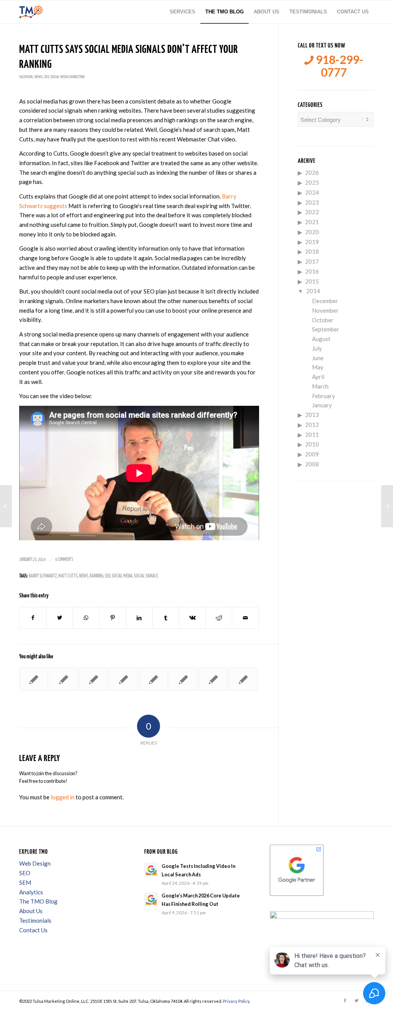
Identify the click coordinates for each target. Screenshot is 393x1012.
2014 (313, 290)
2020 (312, 231)
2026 (312, 172)
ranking (96, 576)
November (325, 310)
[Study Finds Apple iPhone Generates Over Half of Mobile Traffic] (183, 679)
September (325, 329)
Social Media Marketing (67, 77)
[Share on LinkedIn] (139, 617)
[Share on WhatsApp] (86, 617)
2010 (312, 444)
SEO (46, 77)
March (320, 386)
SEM (25, 882)
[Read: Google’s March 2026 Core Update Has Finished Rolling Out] (151, 899)
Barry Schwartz (43, 576)
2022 (312, 211)
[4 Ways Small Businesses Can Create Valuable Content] (93, 679)
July (317, 348)
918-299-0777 (338, 66)
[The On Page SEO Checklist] (33, 679)
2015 (312, 281)
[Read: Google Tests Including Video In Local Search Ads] (151, 870)
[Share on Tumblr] (166, 617)
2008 (312, 464)
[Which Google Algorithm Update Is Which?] (123, 679)
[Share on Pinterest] (112, 617)
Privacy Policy (236, 1001)
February (323, 395)
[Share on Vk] (192, 617)
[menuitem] (182, 11)
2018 (312, 251)
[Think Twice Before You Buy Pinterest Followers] (6, 506)
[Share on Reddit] (219, 617)
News (39, 77)
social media (122, 576)
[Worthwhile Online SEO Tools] (243, 679)
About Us (31, 910)
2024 (312, 192)
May (318, 367)
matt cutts (68, 576)
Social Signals (146, 576)
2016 (312, 271)
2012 (312, 424)
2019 (312, 241)
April (318, 376)
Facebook (26, 77)
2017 (312, 261)
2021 (312, 221)
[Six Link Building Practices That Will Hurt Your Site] (213, 679)
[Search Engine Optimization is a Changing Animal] (63, 679)
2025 (312, 182)
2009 (312, 454)
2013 (312, 414)
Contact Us (33, 930)
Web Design (35, 863)
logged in (62, 797)
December (325, 300)
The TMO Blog (38, 901)
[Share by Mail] (245, 617)
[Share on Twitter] (59, 617)
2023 (312, 202)
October (323, 320)
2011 (312, 434)
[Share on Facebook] (33, 617)
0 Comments (64, 560)
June (318, 357)
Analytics (31, 892)
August (321, 338)
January (322, 405)
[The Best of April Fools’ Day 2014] (153, 679)
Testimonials (35, 920)
